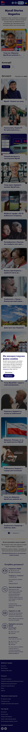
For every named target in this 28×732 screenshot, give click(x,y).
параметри (6, 369)
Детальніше (8, 372)
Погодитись (8, 375)
